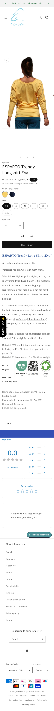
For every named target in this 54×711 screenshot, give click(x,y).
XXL (8, 213)
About (9, 572)
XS (6, 206)
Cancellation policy (15, 599)
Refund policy (42, 700)
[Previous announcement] (5, 3)
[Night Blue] (12, 194)
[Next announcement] (48, 3)
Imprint (9, 620)
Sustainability (12, 586)
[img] (12, 460)
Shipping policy (28, 704)
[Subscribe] (42, 639)
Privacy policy (12, 613)
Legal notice (29, 700)
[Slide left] (20, 157)
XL (43, 206)
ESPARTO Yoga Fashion (25, 692)
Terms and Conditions (16, 606)
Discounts (11, 565)
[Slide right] (33, 157)
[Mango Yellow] (5, 194)
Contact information (38, 695)
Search (9, 552)
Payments (10, 559)
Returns (10, 592)
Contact (10, 579)
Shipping (17, 184)
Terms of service (15, 700)
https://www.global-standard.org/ (30, 319)
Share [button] (8, 423)
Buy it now (27, 244)
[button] (6, 17)
